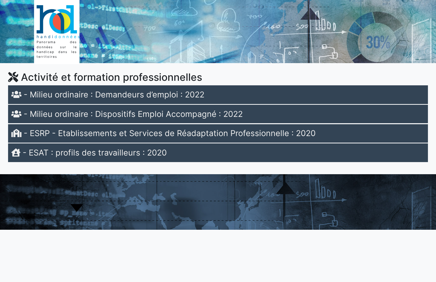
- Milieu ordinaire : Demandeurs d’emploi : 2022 (112, 94)
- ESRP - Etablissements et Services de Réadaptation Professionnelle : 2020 (168, 133)
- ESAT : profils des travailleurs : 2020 (93, 153)
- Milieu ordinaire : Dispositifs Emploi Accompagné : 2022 (132, 114)
